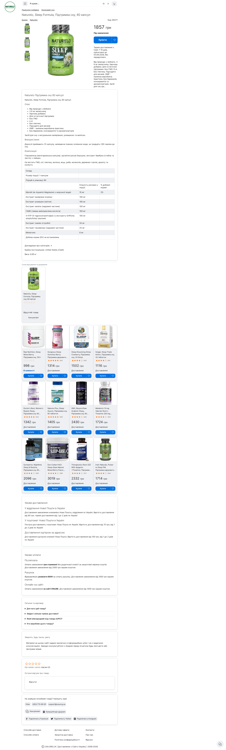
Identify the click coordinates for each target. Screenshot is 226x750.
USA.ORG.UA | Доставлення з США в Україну (65, 746)
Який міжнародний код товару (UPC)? (44, 619)
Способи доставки (32, 730)
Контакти (90, 730)
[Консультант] (220, 744)
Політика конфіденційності (67, 740)
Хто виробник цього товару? (40, 623)
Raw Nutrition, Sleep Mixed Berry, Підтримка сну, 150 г (32, 354)
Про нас (89, 735)
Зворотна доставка (64, 735)
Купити (103, 39)
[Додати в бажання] (115, 40)
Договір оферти (62, 730)
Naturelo (34, 20)
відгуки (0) (45, 667)
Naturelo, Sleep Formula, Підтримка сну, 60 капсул (32, 296)
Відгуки (89, 740)
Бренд (25, 20)
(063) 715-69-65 (39, 704)
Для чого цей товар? (36, 608)
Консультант (33, 317)
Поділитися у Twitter (62, 719)
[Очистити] (108, 3)
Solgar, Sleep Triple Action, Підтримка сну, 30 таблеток (105, 354)
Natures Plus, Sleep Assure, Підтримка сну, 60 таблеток (57, 411)
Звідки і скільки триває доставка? (43, 613)
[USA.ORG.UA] (25, 3)
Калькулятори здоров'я (55, 712)
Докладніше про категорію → (38, 245)
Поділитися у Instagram (87, 719)
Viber (28, 704)
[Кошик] (114, 3)
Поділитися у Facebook (38, 719)
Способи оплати (31, 735)
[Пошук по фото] (104, 3)
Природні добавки (30, 10)
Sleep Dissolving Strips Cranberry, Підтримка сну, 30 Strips (81, 354)
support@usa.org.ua (56, 704)
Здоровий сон (47, 10)
